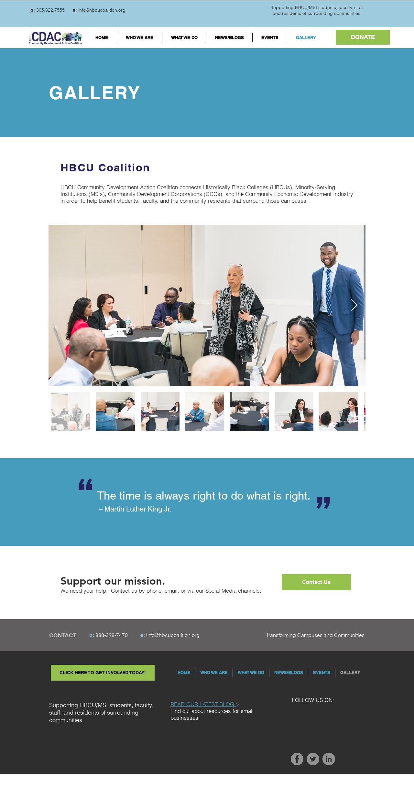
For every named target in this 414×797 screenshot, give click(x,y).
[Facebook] (297, 759)
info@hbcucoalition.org (101, 10)
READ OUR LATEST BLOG (203, 704)
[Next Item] (354, 305)
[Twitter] (313, 759)
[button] (363, 37)
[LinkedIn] (328, 759)
